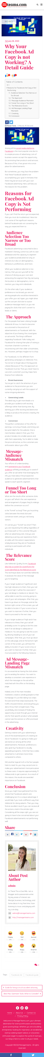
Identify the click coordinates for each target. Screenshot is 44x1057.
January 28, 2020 (12, 41)
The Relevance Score (19, 106)
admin (11, 885)
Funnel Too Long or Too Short (22, 103)
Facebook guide (32, 975)
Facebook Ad (16, 975)
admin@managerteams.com (23, 913)
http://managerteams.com (23, 917)
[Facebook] (7, 122)
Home (9, 1013)
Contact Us (31, 1013)
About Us (19, 1013)
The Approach (16, 98)
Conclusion (15, 116)
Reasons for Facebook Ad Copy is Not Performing (21, 89)
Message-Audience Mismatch (22, 101)
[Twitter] (11, 122)
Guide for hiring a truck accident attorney (21, 987)
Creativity (14, 113)
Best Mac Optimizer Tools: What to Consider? (21, 994)
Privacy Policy (22, 1016)
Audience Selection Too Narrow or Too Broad (24, 94)
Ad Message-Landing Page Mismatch (21, 109)
